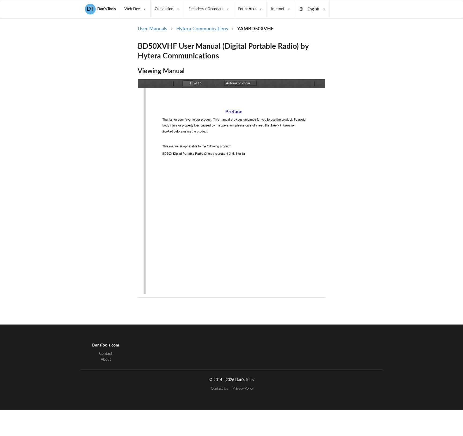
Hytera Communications (202, 29)
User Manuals (152, 29)
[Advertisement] (369, 113)
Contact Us (219, 388)
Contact (105, 354)
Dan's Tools (101, 9)
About (106, 360)
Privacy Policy (243, 388)
